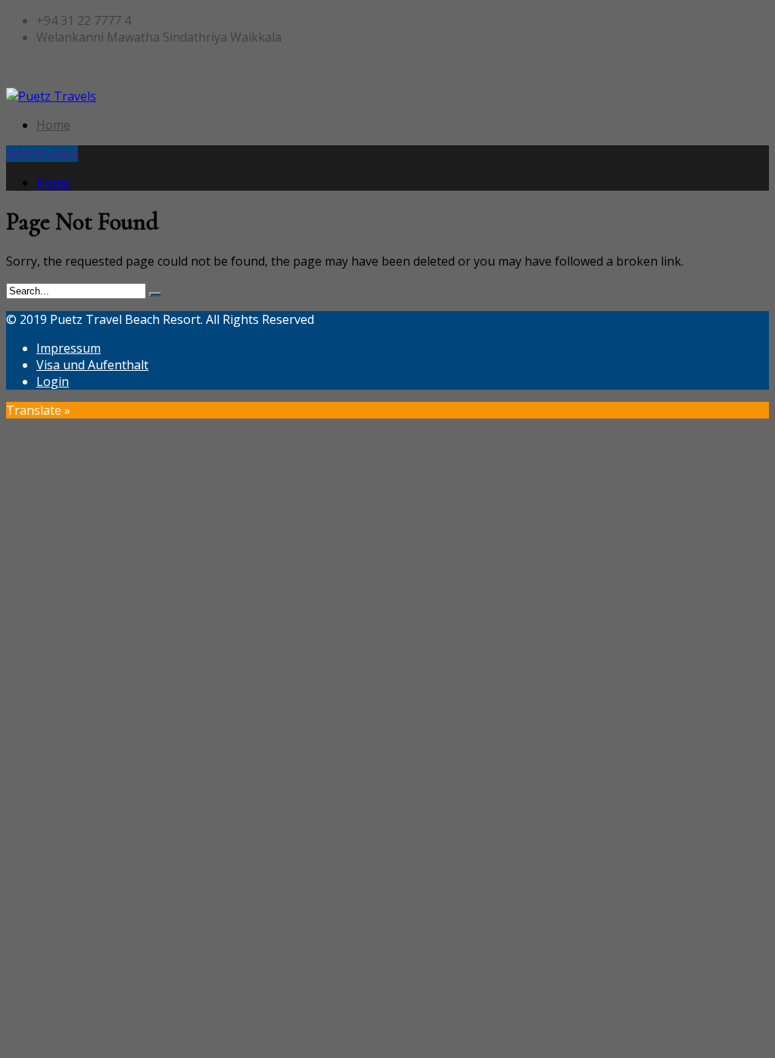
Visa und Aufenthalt (92, 364)
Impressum (68, 348)
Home (53, 125)
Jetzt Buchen (42, 153)
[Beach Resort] (51, 96)
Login (52, 381)
